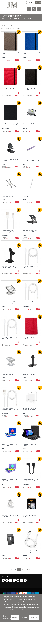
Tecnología (11, 23)
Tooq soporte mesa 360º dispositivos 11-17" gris (8, 302)
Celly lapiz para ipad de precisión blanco (29, 196)
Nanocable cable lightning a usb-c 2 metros (30, 302)
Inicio (3, 23)
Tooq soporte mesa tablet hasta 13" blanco (10, 516)
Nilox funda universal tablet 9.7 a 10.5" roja (31, 338)
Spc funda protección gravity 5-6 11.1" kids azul (10, 445)
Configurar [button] (34, 617)
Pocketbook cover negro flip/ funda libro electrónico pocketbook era (10, 125)
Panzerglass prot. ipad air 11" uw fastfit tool (31, 516)
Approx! (25, 555)
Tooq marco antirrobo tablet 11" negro (10, 551)
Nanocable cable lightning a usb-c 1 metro (30, 267)
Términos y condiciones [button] (19, 610)
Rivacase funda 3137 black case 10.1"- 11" (31, 124)
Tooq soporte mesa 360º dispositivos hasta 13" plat (9, 373)
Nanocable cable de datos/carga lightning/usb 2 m (10, 409)
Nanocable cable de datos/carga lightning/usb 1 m (10, 231)
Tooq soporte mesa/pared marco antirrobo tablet (30, 231)
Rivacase (25, 128)
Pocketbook (5, 128)
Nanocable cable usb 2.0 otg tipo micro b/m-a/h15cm (30, 480)
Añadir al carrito (11, 64)
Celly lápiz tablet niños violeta (31, 160)
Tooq (3, 164)
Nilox (3, 57)
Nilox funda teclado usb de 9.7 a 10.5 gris (10, 53)
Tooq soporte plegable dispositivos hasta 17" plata (9, 196)
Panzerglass (26, 520)
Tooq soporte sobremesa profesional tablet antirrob (9, 267)
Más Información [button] (7, 617)
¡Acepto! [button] (15, 617)
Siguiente (28, 570)
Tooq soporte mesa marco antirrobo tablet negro (30, 373)
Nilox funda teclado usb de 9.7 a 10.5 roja (10, 89)
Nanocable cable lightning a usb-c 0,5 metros (9, 338)
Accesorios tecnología (24, 23)
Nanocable (5, 235)
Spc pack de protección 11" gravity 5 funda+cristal (30, 409)
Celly (24, 164)
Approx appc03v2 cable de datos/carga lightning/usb (30, 551)
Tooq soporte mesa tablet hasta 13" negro (10, 160)
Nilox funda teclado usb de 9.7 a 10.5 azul (31, 53)
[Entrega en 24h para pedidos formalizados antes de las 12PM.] (19, 32)
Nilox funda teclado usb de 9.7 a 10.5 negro (31, 89)
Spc (24, 413)
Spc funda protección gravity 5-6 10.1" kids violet (10, 480)
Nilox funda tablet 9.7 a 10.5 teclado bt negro (30, 445)
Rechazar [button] (24, 617)
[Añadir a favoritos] (18, 57)
